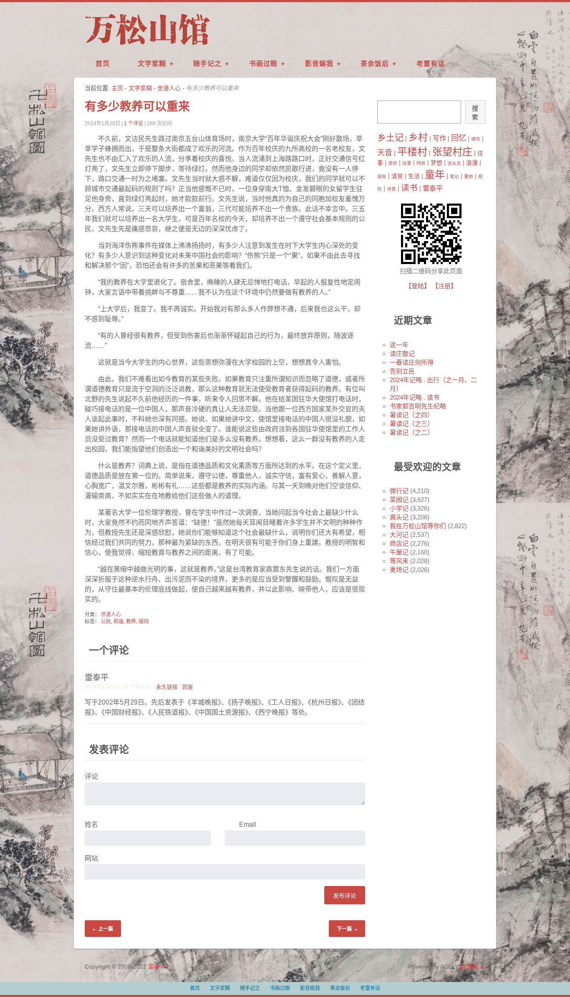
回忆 (458, 137)
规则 (144, 621)
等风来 (399, 560)
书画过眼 (263, 63)
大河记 (399, 534)
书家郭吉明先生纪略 (418, 406)
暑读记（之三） (412, 423)
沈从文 (454, 163)
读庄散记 (402, 353)
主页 (117, 88)
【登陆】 (417, 286)
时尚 (421, 163)
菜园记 (399, 499)
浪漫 (472, 163)
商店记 (399, 543)
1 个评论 (133, 123)
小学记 (399, 508)
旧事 (406, 163)
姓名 (91, 824)
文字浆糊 (152, 63)
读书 (409, 187)
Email (247, 824)
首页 (103, 63)
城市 (475, 138)
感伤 (392, 163)
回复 (187, 686)
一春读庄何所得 (412, 362)
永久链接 (167, 686)
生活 (414, 176)
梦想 (436, 163)
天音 (384, 152)
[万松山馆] (147, 45)
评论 (91, 776)
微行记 (399, 490)
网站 (91, 858)
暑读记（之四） (412, 414)
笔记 (454, 176)
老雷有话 (430, 63)
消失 (381, 176)
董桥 (468, 176)
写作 (439, 138)
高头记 (399, 517)
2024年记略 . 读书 (414, 397)
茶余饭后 (375, 63)
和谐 (118, 621)
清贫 (397, 176)
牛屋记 (399, 552)
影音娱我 (319, 63)
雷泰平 (433, 188)
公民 (106, 621)
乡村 (418, 137)
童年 (435, 174)
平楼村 (412, 151)
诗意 (391, 188)
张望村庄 (452, 151)
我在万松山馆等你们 (418, 525)
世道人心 (169, 88)
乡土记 (390, 138)
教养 (131, 621)
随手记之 (207, 63)
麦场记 (399, 569)
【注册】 (444, 286)
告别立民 (402, 371)
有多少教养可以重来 (137, 106)
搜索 (475, 113)
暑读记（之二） (412, 432)
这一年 (399, 344)
